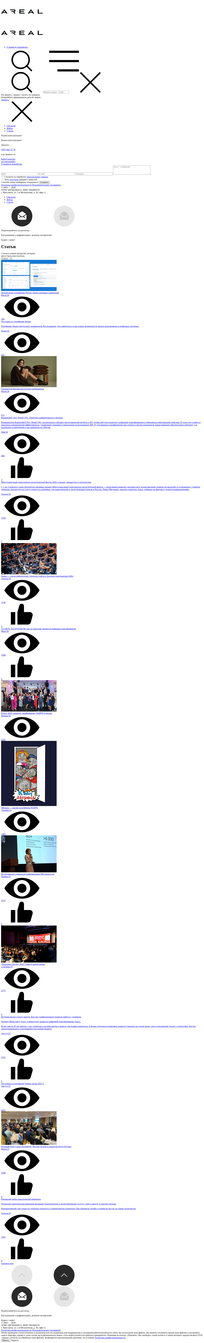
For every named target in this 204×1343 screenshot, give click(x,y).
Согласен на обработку (26, 177)
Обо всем (11, 126)
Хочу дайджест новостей (20, 179)
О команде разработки (17, 47)
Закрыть (5, 100)
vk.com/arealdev (8, 161)
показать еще (7, 1263)
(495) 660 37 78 (8, 149)
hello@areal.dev (8, 159)
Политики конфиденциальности (110, 1337)
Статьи (10, 131)
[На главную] (22, 21)
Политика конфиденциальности (16, 185)
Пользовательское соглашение (46, 185)
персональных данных (37, 177)
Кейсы (10, 128)
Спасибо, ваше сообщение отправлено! (19, 182)
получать (14, 179)
